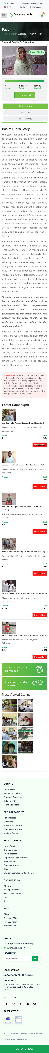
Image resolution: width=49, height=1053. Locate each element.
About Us (8, 886)
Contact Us (9, 897)
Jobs (6, 901)
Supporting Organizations (16, 857)
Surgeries (8, 821)
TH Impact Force (11, 889)
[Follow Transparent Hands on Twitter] (20, 1003)
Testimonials (10, 861)
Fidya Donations (11, 805)
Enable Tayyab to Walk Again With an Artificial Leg (24, 593)
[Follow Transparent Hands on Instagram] (13, 1003)
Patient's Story (25, 106)
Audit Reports (10, 854)
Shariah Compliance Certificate (19, 873)
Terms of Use (10, 925)
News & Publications (13, 893)
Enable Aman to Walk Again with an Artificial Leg (23, 552)
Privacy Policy (11, 922)
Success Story (25, 119)
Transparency (10, 850)
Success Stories (11, 865)
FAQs (6, 914)
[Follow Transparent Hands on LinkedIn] (27, 1003)
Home (4, 34)
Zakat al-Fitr (10, 801)
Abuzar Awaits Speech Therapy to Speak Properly (24, 635)
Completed (24, 95)
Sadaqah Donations (13, 797)
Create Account (35, 7)
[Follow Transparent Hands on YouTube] (34, 1003)
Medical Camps (11, 833)
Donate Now (39, 445)
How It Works (10, 846)
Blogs (6, 869)
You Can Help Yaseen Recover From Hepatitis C (23, 423)
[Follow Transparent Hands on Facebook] (6, 1003)
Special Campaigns (13, 829)
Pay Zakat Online (12, 793)
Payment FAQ (10, 918)
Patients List (10, 818)
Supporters (25, 112)
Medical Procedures (13, 825)
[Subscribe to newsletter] (35, 958)
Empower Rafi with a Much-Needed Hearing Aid (23, 465)
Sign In (22, 7)
